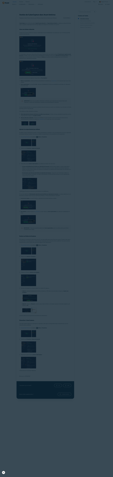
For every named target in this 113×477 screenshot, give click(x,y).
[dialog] (56, 238)
